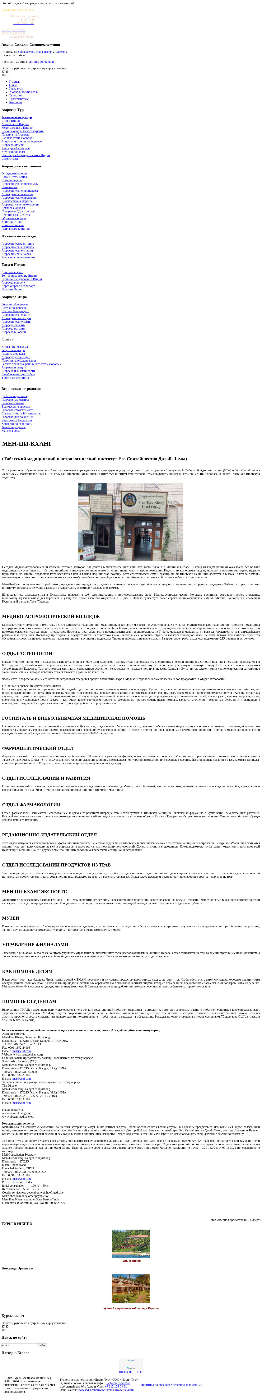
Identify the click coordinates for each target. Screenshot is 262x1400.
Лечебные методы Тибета (18, 374)
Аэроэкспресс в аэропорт (18, 286)
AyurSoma (61, 51)
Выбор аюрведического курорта (23, 131)
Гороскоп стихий (13, 403)
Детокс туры (10, 158)
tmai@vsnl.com (21, 1051)
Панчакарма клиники (16, 228)
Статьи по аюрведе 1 (15, 307)
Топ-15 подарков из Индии (19, 275)
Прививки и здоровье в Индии (22, 279)
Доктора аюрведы (13, 208)
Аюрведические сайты (16, 321)
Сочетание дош (12, 180)
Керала (131, 1360)
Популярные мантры (15, 399)
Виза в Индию (11, 120)
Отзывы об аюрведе (15, 304)
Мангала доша (11, 430)
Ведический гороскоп (16, 406)
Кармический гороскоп (17, 420)
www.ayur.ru (126, 1390)
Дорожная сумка (12, 272)
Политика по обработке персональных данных (171, 1384)
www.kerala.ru (109, 1390)
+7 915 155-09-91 (116, 1386)
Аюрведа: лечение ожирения (20, 204)
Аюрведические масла (16, 254)
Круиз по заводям (13, 151)
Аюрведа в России (14, 332)
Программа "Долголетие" (18, 211)
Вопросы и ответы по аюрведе (22, 141)
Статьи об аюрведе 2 (15, 311)
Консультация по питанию (19, 257)
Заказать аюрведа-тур (17, 117)
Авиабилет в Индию (15, 124)
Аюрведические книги (16, 314)
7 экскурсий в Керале (16, 148)
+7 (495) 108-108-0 (118, 1383)
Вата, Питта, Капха (14, 176)
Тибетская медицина (15, 377)
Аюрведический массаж (17, 194)
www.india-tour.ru (88, 1390)
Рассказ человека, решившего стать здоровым (31, 364)
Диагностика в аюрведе (17, 201)
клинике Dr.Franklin (41, 61)
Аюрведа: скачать (13, 325)
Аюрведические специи (17, 250)
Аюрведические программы (20, 183)
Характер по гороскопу (17, 423)
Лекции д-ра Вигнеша (16, 214)
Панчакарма (9, 187)
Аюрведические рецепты (18, 247)
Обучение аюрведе (14, 218)
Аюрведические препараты (19, 197)
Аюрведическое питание (18, 243)
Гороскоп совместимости (18, 410)
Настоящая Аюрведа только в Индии (26, 155)
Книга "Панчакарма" (15, 346)
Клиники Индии (12, 221)
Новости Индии (12, 289)
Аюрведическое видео (16, 318)
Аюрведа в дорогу (14, 282)
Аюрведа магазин (13, 328)
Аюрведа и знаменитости (18, 370)
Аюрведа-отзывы (13, 144)
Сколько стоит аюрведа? (17, 138)
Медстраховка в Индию (17, 127)
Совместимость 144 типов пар (21, 413)
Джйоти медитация (14, 396)
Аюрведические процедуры (20, 190)
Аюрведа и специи (14, 367)
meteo (131, 1368)
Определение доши (14, 173)
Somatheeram (26, 51)
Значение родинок (14, 427)
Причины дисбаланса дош (19, 360)
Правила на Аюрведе (15, 134)
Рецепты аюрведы (13, 350)
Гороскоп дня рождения (17, 416)
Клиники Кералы (13, 225)
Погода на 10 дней (131, 1371)
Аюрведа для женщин (16, 357)
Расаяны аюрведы (13, 353)
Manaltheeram (44, 51)
